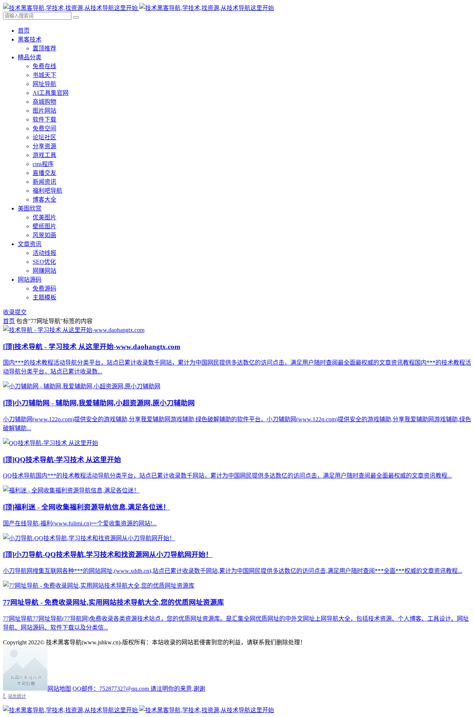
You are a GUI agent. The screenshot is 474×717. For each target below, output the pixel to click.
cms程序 (43, 164)
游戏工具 (44, 155)
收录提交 (15, 312)
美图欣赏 (29, 208)
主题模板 (44, 297)
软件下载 (44, 119)
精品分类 (29, 57)
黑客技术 (29, 39)
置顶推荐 (44, 48)
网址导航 (44, 84)
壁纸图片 (44, 226)
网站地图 (59, 689)
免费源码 (44, 288)
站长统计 (17, 696)
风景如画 (44, 235)
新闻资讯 (44, 182)
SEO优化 (44, 262)
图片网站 (44, 110)
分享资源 (44, 146)
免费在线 (44, 66)
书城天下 (44, 75)
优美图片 (44, 217)
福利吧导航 (47, 190)
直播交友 (44, 173)
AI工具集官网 (51, 93)
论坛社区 (44, 137)
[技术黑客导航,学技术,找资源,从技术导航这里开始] (138, 8)
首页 (24, 30)
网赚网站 (44, 271)
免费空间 (44, 128)
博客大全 (44, 199)
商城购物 (44, 102)
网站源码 (29, 279)
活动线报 (44, 253)
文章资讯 (29, 244)
